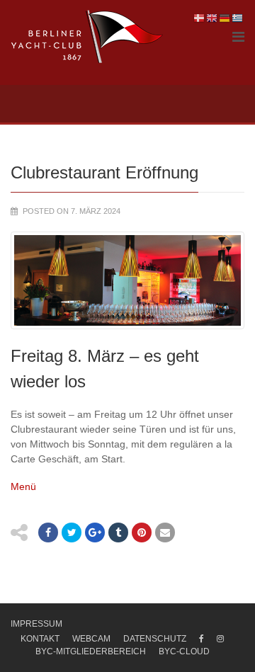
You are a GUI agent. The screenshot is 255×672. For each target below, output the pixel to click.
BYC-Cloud (184, 651)
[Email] (165, 532)
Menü (23, 486)
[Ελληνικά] (238, 17)
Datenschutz (154, 639)
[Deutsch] (225, 17)
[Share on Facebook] (48, 532)
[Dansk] (199, 17)
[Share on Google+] (95, 532)
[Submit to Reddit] (142, 532)
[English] (212, 17)
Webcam (91, 639)
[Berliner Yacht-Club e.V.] (87, 37)
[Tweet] (71, 532)
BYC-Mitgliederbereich (90, 651)
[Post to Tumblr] (118, 532)
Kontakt (40, 639)
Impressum (36, 624)
